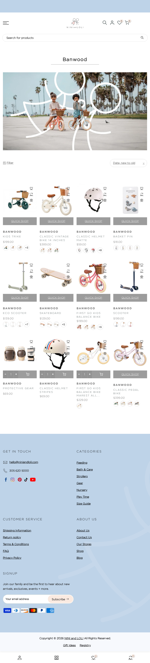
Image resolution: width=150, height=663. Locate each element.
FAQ (6, 550)
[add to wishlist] (31, 188)
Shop (80, 550)
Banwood (12, 232)
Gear (80, 483)
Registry (85, 645)
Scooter (121, 313)
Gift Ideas (69, 645)
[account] (112, 23)
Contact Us (84, 537)
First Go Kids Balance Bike (89, 315)
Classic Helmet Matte (91, 238)
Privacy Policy (12, 557)
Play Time (83, 496)
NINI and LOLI (73, 638)
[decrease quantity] (5, 374)
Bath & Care (85, 469)
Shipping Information (17, 530)
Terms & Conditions (16, 544)
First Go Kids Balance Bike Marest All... (89, 392)
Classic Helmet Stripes (54, 390)
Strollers (82, 476)
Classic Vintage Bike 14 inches (54, 238)
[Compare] (31, 194)
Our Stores (84, 544)
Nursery (82, 490)
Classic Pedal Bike (126, 391)
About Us (83, 530)
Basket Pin (123, 236)
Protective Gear (18, 388)
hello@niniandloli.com (23, 462)
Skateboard (50, 313)
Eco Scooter (15, 313)
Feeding (82, 462)
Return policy (12, 537)
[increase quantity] (16, 374)
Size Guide (84, 503)
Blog (80, 557)
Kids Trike (12, 236)
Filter (10, 162)
